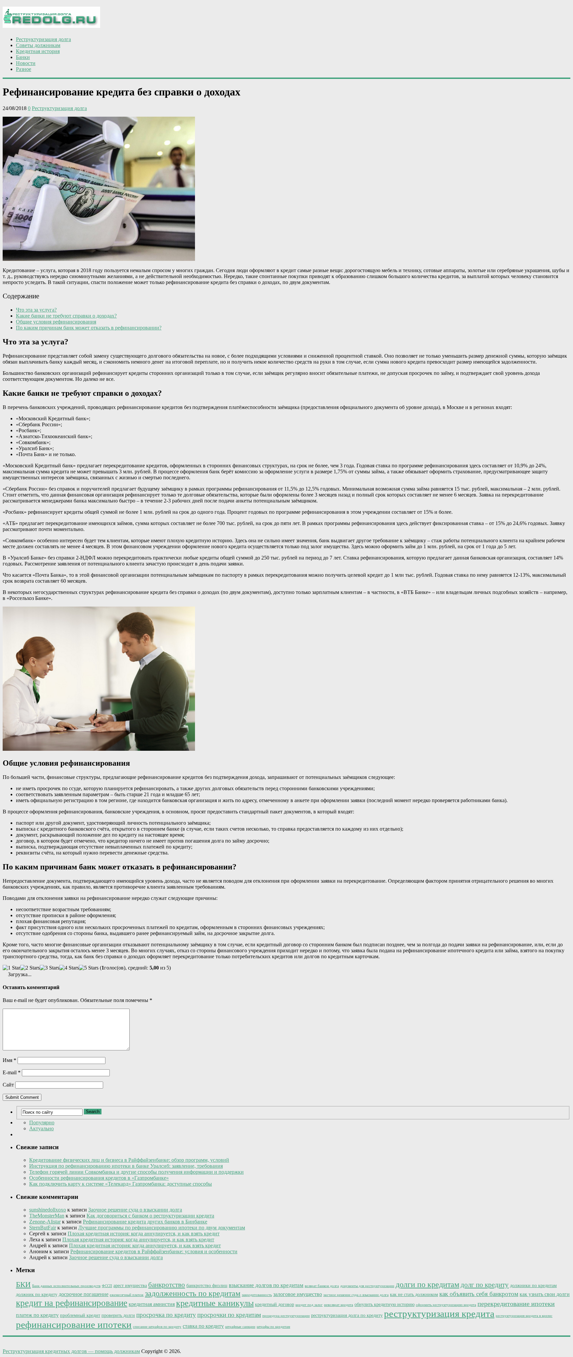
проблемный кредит (80, 1315)
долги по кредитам (427, 1284)
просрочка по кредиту (166, 1314)
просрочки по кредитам (229, 1314)
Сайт (8, 1085)
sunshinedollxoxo (47, 1209)
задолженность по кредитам (192, 1293)
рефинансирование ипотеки (74, 1324)
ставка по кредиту (203, 1326)
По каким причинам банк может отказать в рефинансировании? (88, 327)
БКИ (23, 1284)
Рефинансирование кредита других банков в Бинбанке (145, 1221)
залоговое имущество (297, 1294)
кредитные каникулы (215, 1303)
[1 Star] (11, 968)
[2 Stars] (30, 968)
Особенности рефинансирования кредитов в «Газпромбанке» (99, 1178)
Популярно (41, 1122)
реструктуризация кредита (439, 1313)
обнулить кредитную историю (384, 1304)
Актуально (41, 1128)
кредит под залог (309, 1305)
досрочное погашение (83, 1294)
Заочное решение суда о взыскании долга (135, 1209)
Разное (23, 69)
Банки (23, 57)
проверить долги (118, 1315)
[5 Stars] (88, 968)
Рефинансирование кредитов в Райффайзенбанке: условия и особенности (153, 1251)
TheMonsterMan (46, 1215)
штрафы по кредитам (273, 1326)
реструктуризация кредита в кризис (524, 1316)
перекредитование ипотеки (516, 1303)
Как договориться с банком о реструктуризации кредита (150, 1215)
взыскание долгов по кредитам (266, 1285)
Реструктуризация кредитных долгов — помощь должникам (71, 1351)
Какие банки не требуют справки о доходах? (66, 316)
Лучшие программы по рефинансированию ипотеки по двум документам (161, 1227)
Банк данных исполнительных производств (66, 1286)
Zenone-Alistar (45, 1221)
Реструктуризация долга (43, 39)
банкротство (166, 1284)
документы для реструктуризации (367, 1286)
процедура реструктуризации (286, 1316)
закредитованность (257, 1295)
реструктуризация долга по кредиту (347, 1315)
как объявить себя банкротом (478, 1293)
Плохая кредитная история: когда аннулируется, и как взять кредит (144, 1233)
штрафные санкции (240, 1326)
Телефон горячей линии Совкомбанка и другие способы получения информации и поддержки (136, 1172)
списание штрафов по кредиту (157, 1326)
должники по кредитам (533, 1285)
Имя (9, 1060)
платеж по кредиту (37, 1315)
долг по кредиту (485, 1285)
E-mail (12, 1072)
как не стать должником (414, 1294)
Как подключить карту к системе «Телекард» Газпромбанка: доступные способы (120, 1184)
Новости (25, 63)
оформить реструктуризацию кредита (446, 1305)
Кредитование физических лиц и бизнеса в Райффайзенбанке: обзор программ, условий (129, 1160)
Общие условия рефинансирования (56, 321)
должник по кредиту (36, 1294)
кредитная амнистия (152, 1304)
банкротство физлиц (206, 1285)
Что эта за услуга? (36, 310)
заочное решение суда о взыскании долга (356, 1295)
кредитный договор (274, 1304)
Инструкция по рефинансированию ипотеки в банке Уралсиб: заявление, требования (126, 1166)
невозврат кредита (338, 1305)
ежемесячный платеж (127, 1295)
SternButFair (42, 1227)
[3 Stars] (49, 968)
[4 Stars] (69, 968)
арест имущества (130, 1285)
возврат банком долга (322, 1286)
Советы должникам (38, 45)
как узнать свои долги (545, 1294)
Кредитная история (38, 51)
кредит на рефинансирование (71, 1303)
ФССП (107, 1286)
